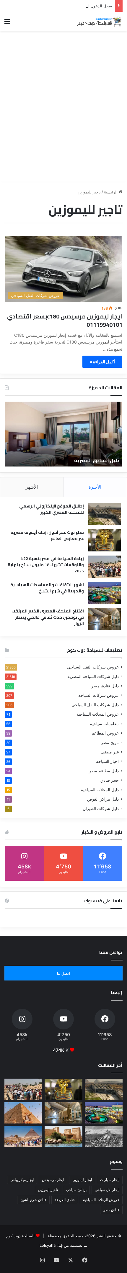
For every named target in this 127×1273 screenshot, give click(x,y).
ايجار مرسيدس (53, 1179)
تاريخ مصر (110, 742)
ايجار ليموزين (82, 1179)
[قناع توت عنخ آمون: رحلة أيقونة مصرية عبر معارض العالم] (104, 540)
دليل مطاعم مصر (104, 770)
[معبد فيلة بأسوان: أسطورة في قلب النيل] (63, 1136)
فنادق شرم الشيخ (33, 1200)
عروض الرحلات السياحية (101, 1200)
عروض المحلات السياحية (97, 714)
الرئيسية (111, 192)
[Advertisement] (63, 115)
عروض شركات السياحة (98, 695)
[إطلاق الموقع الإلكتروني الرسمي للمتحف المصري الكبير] (104, 514)
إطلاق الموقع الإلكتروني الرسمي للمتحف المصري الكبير (51, 509)
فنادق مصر (111, 1210)
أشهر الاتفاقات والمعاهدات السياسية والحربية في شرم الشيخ (47, 588)
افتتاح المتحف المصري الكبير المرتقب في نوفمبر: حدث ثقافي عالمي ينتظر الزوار (48, 617)
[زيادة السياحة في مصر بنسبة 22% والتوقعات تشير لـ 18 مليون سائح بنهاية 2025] (104, 567)
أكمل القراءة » (102, 361)
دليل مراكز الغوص (103, 799)
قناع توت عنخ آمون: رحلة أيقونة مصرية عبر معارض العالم (47, 535)
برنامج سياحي (76, 1189)
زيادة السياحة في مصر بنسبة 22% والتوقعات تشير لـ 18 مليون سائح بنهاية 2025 (46, 565)
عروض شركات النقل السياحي (93, 667)
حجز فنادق (109, 780)
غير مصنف (109, 752)
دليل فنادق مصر (105, 686)
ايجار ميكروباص (22, 1179)
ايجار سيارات (109, 1179)
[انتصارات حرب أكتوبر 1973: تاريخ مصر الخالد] (104, 1136)
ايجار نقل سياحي (107, 1189)
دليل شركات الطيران (101, 808)
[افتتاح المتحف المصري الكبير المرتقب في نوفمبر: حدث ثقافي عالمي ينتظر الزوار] (104, 619)
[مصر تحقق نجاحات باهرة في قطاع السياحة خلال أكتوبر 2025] (23, 1136)
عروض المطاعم (105, 733)
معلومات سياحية (104, 723)
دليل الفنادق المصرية (96, 460)
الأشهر (32, 487)
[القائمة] (7, 23)
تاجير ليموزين (48, 1189)
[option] (63, 434)
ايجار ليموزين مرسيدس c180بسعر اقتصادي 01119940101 (64, 320)
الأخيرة (95, 487)
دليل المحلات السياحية (100, 789)
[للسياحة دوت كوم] (99, 21)
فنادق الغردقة (65, 1200)
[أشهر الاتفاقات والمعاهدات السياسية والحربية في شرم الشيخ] (104, 593)
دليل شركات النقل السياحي (95, 704)
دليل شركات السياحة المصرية (93, 676)
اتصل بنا (63, 973)
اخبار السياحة (107, 761)
